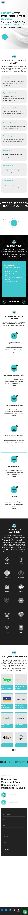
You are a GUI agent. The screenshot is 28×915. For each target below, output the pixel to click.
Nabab (3, 744)
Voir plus (14, 354)
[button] (24, 302)
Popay (17, 744)
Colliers (3, 705)
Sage (3, 686)
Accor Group (19, 686)
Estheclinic (19, 705)
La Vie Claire (5, 724)
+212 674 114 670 (12, 795)
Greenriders (19, 724)
